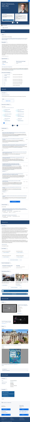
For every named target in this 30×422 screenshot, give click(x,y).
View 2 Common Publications (8, 111)
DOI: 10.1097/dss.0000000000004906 (20, 160)
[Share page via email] (6, 27)
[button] (23, 8)
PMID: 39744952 (15, 189)
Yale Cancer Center (21, 69)
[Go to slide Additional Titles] (17, 22)
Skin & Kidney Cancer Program (15, 69)
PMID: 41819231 (15, 147)
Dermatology (25, 68)
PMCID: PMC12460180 (7, 169)
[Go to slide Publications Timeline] (17, 125)
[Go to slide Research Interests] (12, 125)
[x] (27, 411)
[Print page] (7, 27)
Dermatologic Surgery (20, 68)
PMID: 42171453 (12, 141)
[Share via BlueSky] (5, 27)
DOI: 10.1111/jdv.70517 (16, 141)
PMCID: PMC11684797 (19, 189)
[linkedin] (24, 411)
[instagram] (22, 411)
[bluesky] (20, 411)
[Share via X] (2, 27)
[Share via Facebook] (3, 27)
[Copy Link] (27, 31)
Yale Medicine (25, 69)
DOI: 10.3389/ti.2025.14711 (12, 169)
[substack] (25, 411)
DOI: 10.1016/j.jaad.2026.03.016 (19, 147)
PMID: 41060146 (15, 160)
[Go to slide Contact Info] (12, 22)
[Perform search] (27, 0)
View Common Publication (7, 120)
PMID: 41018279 (3, 169)
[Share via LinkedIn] (4, 27)
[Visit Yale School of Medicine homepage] (6, 402)
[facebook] (21, 411)
